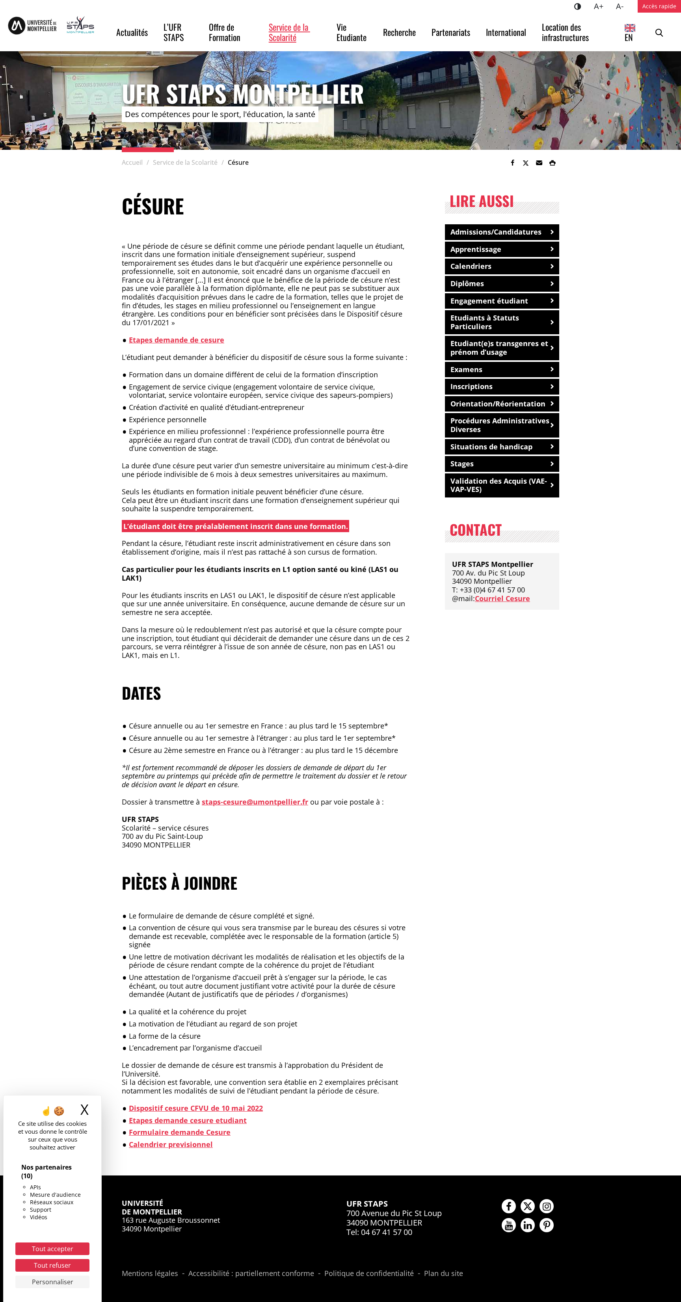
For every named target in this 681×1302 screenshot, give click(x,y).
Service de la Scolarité (289, 31)
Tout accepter (52, 1248)
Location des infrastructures (565, 31)
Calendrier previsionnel (171, 1144)
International (506, 32)
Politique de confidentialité (369, 1273)
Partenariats (451, 32)
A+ (602, 5)
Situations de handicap (491, 446)
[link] (512, 163)
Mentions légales (150, 1273)
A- (623, 5)
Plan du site (443, 1273)
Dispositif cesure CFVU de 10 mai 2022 (196, 1108)
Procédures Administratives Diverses (499, 425)
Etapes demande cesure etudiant (188, 1120)
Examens (466, 369)
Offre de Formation (224, 31)
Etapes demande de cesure (176, 340)
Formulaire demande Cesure (180, 1132)
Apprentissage (475, 249)
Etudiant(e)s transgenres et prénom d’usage (499, 348)
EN (629, 37)
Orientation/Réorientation (497, 403)
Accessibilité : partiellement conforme (251, 1273)
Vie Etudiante (352, 31)
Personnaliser (52, 1282)
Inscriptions (471, 386)
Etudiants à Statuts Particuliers (484, 322)
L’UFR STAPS (174, 31)
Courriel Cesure (502, 598)
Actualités (132, 32)
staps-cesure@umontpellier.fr (255, 802)
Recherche (399, 32)
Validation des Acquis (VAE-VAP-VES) (498, 485)
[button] (539, 163)
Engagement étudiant (489, 300)
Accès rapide (659, 6)
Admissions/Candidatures (495, 232)
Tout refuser (52, 1265)
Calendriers (470, 266)
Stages (462, 463)
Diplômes (467, 283)
